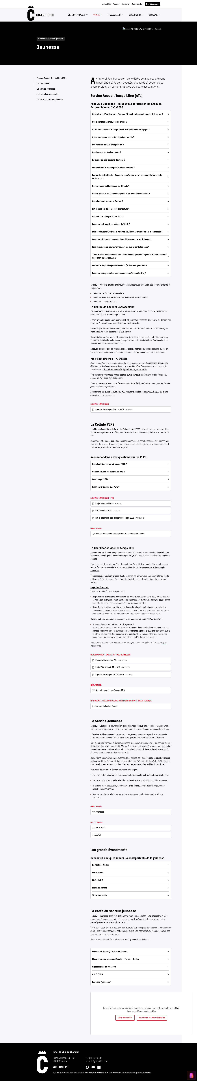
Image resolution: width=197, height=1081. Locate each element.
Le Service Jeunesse (46, 89)
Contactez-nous (102, 1073)
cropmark (148, 1073)
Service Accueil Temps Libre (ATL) (52, 78)
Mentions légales (90, 1073)
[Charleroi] (40, 13)
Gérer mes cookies (125, 1018)
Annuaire (125, 4)
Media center (137, 4)
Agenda (116, 4)
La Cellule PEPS (43, 83)
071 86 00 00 (95, 1058)
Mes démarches (152, 4)
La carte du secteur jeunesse (50, 99)
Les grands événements (47, 94)
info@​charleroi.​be (98, 1061)
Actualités (106, 4)
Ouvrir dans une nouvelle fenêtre (152, 1018)
